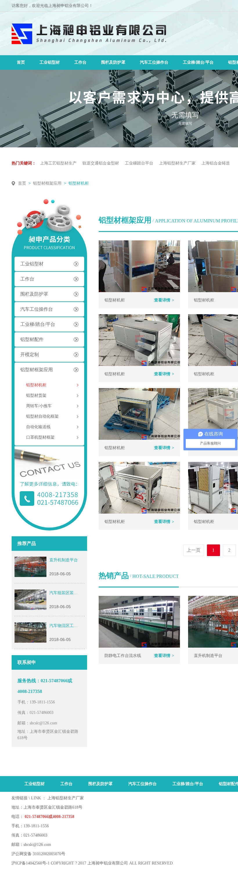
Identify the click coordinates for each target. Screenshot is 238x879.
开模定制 (29, 354)
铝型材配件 (32, 339)
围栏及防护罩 (113, 62)
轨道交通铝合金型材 (100, 163)
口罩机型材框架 (40, 437)
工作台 (80, 62)
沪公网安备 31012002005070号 (38, 854)
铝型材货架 (36, 395)
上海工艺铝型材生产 (58, 163)
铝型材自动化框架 (42, 416)
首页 (21, 62)
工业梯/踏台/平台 (198, 62)
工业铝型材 (49, 62)
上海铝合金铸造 (215, 163)
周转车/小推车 (39, 406)
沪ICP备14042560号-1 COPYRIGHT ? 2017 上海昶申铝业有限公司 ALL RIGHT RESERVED (92, 863)
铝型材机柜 (78, 183)
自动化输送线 (38, 427)
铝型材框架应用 (47, 183)
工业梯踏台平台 (139, 163)
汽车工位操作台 (154, 62)
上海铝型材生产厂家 (177, 163)
